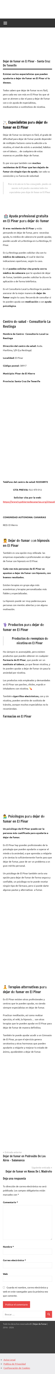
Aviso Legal (9, 1359)
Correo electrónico (14, 1260)
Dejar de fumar (40, 1323)
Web (5, 1273)
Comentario (10, 1202)
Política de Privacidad (15, 1363)
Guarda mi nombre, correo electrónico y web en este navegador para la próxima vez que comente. (25, 1291)
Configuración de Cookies (17, 1367)
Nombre (8, 1246)
